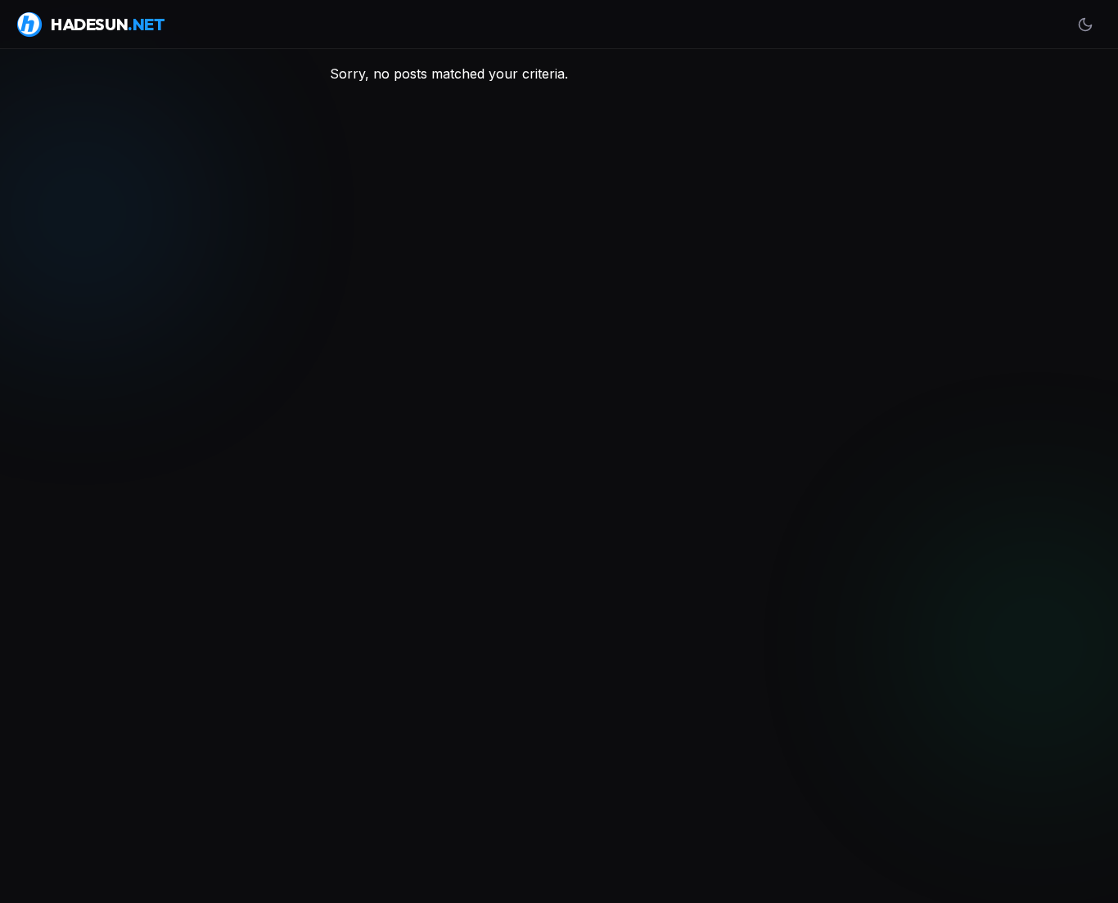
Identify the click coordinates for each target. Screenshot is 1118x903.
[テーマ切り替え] (1085, 24)
